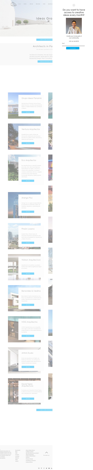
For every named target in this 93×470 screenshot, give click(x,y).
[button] (74, 5)
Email (63, 43)
